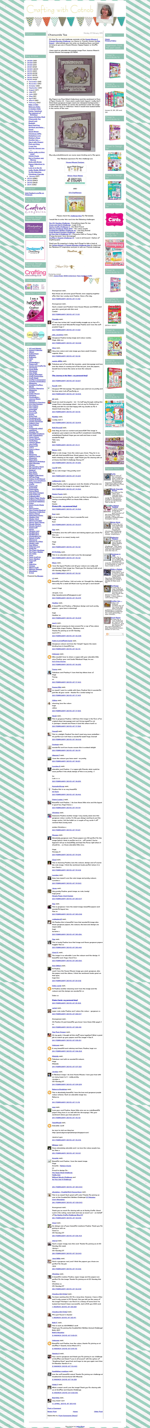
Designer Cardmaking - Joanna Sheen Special (34, 397)
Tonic (31, 555)
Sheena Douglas (35, 520)
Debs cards (56, 986)
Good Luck (33, 121)
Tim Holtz (32, 554)
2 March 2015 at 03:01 (64, 1335)
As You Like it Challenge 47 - (60, 234)
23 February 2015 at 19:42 (66, 870)
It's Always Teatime (115, 506)
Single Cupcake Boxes (117, 489)
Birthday (32, 355)
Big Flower (115, 586)
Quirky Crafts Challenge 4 (59, 227)
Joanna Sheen (34, 442)
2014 (29, 178)
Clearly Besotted (35, 374)
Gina (54, 348)
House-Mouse (34, 439)
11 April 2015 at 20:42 (64, 1403)
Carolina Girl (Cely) (59, 1294)
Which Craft (33, 567)
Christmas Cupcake (36, 174)
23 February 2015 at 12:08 (66, 343)
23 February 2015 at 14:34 (66, 476)
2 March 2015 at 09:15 (64, 1348)
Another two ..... (34, 140)
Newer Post (52, 1411)
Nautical (32, 470)
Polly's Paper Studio (37, 498)
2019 (30, 71)
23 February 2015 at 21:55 (66, 1003)
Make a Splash (116, 569)
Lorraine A (56, 766)
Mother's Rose (34, 138)
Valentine (32, 564)
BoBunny (32, 357)
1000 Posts (34, 156)
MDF (31, 451)
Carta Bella (33, 369)
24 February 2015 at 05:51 (66, 1040)
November (33, 84)
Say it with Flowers (36, 142)
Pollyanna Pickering (36, 500)
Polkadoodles (34, 496)
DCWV (32, 392)
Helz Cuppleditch (36, 435)
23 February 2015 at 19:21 (66, 830)
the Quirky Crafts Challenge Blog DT (68, 1215)
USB (31, 562)
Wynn (54, 563)
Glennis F (56, 755)
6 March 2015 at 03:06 (65, 1393)
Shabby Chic (34, 517)
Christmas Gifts (35, 134)
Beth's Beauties (58, 1332)
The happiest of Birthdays (35, 114)
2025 (30, 60)
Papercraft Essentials (33, 486)
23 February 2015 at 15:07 (66, 524)
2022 (30, 65)
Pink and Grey (34, 144)
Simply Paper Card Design (62, 896)
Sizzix (31, 529)
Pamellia (55, 319)
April (31, 98)
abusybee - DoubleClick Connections (67, 1192)
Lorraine (55, 875)
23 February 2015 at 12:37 (66, 381)
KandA (54, 386)
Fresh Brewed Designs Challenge (62, 232)
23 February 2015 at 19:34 (66, 854)
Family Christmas (36, 421)
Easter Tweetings (35, 111)
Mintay (32, 465)
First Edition (34, 425)
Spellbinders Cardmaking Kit (35, 535)
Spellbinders (34, 533)
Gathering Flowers (114, 538)
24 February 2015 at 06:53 (67, 1051)
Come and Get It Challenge (60, 225)
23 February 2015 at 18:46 (66, 794)
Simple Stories (35, 524)
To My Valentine (35, 172)
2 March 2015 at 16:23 (64, 1379)
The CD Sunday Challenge (59, 223)
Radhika (55, 417)
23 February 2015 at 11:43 (66, 299)
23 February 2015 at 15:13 (66, 547)
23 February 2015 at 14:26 (66, 463)
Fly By (113, 474)
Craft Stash (33, 378)
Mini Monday (34, 463)
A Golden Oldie (35, 109)
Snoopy (55, 835)
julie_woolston (58, 335)
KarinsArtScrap (58, 786)
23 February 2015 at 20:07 (67, 899)
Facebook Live (34, 418)
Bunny (54, 450)
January (32, 176)
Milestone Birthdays (37, 461)
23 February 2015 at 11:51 (66, 314)
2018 (29, 73)
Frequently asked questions (36, 429)
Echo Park (33, 416)
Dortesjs (55, 744)
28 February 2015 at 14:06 (66, 1269)
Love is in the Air (35, 168)
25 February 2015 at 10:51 (66, 1153)
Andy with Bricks (35, 162)
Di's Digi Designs (36, 404)
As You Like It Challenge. (61, 1179)
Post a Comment (54, 1408)
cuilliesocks (56, 481)
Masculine (33, 460)
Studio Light (34, 543)
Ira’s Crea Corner (59, 661)
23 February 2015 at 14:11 (66, 445)
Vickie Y (55, 1384)
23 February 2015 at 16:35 (66, 664)
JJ (53, 578)
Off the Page (34, 477)
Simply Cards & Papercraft (35, 526)
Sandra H (56, 1353)
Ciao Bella (33, 373)
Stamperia (33, 540)
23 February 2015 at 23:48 (66, 1027)
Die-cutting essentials (33, 408)
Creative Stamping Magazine (36, 389)
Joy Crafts (33, 444)
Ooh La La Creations (37, 480)
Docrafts (32, 411)
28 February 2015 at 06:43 (67, 1236)
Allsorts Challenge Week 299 (61, 228)
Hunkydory (33, 440)
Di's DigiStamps (75, 192)
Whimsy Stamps (35, 569)
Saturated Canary (36, 515)
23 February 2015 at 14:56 (66, 489)
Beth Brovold (57, 427)
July (31, 92)
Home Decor (34, 437)
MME (31, 453)
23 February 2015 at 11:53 (66, 330)
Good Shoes (34, 131)
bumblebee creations (60, 1371)
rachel (54, 1008)
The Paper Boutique (36, 550)
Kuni (54, 514)
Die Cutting (33, 406)
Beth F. (55, 1322)
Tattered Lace (34, 547)
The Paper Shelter (36, 552)
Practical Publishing (36, 501)
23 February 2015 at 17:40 (66, 682)
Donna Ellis (56, 687)
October (32, 86)
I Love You (33, 146)
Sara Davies (34, 508)
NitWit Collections (36, 475)
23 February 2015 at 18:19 (66, 750)
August (32, 90)
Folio (31, 427)
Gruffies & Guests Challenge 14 (61, 238)
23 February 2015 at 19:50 (66, 883)
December (33, 81)
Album (31, 352)
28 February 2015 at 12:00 (66, 1253)
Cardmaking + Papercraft (34, 363)
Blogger (40, 576)
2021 (29, 67)
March (32, 100)
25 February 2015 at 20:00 (67, 1187)
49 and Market (35, 348)
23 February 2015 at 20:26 (67, 934)
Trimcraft (32, 560)
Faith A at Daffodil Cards (62, 641)
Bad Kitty (55, 1398)
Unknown (55, 654)
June (31, 94)
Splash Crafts (34, 538)
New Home (33, 473)
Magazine (33, 454)
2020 (30, 69)
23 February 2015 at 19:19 (66, 808)
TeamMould (56, 1122)
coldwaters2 (57, 919)
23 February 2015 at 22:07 (67, 1014)
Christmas (33, 371)
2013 (29, 180)
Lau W (54, 468)
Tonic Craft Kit (35, 557)
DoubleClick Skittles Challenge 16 (62, 230)
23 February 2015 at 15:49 (66, 598)
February (32, 102)
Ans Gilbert (57, 965)
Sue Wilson (33, 545)
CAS (31, 359)
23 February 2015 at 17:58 (66, 726)
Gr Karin (55, 791)
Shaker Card (34, 519)
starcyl (54, 1240)
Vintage (32, 566)
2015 (30, 79)
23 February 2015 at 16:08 (66, 636)
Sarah (54, 716)
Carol (54, 860)
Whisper (55, 1145)
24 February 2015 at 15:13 (66, 1118)
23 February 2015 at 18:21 (66, 761)
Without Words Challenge (62, 1177)
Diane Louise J (58, 799)
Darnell (55, 731)
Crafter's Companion (37, 380)
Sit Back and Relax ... (37, 127)
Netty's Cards (65, 1166)
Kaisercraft (33, 446)
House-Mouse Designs (75, 162)
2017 (29, 75)
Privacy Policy (110, 41)
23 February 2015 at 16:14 (66, 649)
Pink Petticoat (34, 494)
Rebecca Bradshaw (59, 1089)
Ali (53, 399)
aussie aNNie (57, 361)
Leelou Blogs (80, 1426)
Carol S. (55, 952)
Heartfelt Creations (36, 433)
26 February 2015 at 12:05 (66, 1218)
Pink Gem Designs (36, 493)
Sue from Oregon (59, 1032)
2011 (29, 184)
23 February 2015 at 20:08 (67, 914)
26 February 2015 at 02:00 (67, 1202)
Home (75, 1411)
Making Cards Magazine (34, 457)
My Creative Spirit (36, 467)
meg (53, 1107)
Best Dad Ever (34, 125)
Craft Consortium (36, 376)
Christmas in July (116, 554)
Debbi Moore (34, 393)
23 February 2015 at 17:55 (66, 711)
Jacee (54, 888)
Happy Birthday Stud (37, 117)
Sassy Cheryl (34, 514)
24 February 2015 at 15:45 (66, 1140)
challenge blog (76, 216)
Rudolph (32, 123)
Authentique (34, 353)
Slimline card (34, 531)
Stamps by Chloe (36, 541)
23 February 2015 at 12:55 (66, 394)
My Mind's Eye (35, 468)
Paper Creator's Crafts (84, 276)
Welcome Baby (34, 107)
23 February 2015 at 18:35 (66, 781)
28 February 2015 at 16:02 (66, 1289)
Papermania (33, 489)
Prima (31, 503)
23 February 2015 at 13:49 (66, 422)
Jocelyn (55, 1071)
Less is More (34, 449)
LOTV (31, 447)
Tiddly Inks (56, 1175)
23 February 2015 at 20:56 (67, 960)
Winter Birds (115, 522)
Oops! (31, 129)
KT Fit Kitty (56, 552)
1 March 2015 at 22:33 (64, 1307)
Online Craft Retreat (37, 479)
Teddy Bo (32, 548)
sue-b (54, 623)
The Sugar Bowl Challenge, (62, 1172)
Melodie (55, 1056)
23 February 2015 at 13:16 (66, 412)
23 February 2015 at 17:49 (66, 695)
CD (30, 360)
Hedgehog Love (35, 136)
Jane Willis (56, 1258)
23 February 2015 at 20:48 (67, 947)
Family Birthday (35, 420)
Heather (55, 603)
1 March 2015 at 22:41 (64, 1317)
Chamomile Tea (35, 119)
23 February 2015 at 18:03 (66, 739)
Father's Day (34, 423)
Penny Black (34, 491)
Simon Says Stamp (36, 522)
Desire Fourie (57, 494)
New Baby (33, 472)
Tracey (54, 669)
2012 (29, 182)
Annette (55, 1158)
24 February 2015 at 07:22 (67, 1066)
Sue (53, 529)
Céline (54, 700)
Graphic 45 (33, 432)
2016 (30, 77)
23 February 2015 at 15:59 (66, 618)
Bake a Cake (33, 104)
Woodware (33, 571)
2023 (30, 63)
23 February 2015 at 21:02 (66, 981)
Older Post (98, 1411)
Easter (31, 414)
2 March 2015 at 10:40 (64, 1366)
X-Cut (31, 573)
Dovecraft (33, 413)
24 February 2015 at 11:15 (66, 1102)
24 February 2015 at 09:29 (67, 1084)
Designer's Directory (37, 402)
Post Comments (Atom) (67, 1415)
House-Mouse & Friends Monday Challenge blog (71, 245)
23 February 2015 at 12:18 (66, 356)
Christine (55, 812)
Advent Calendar (35, 350)
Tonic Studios (34, 559)
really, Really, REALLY (37, 170)
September (33, 88)
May (31, 96)
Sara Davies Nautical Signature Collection (37, 511)
